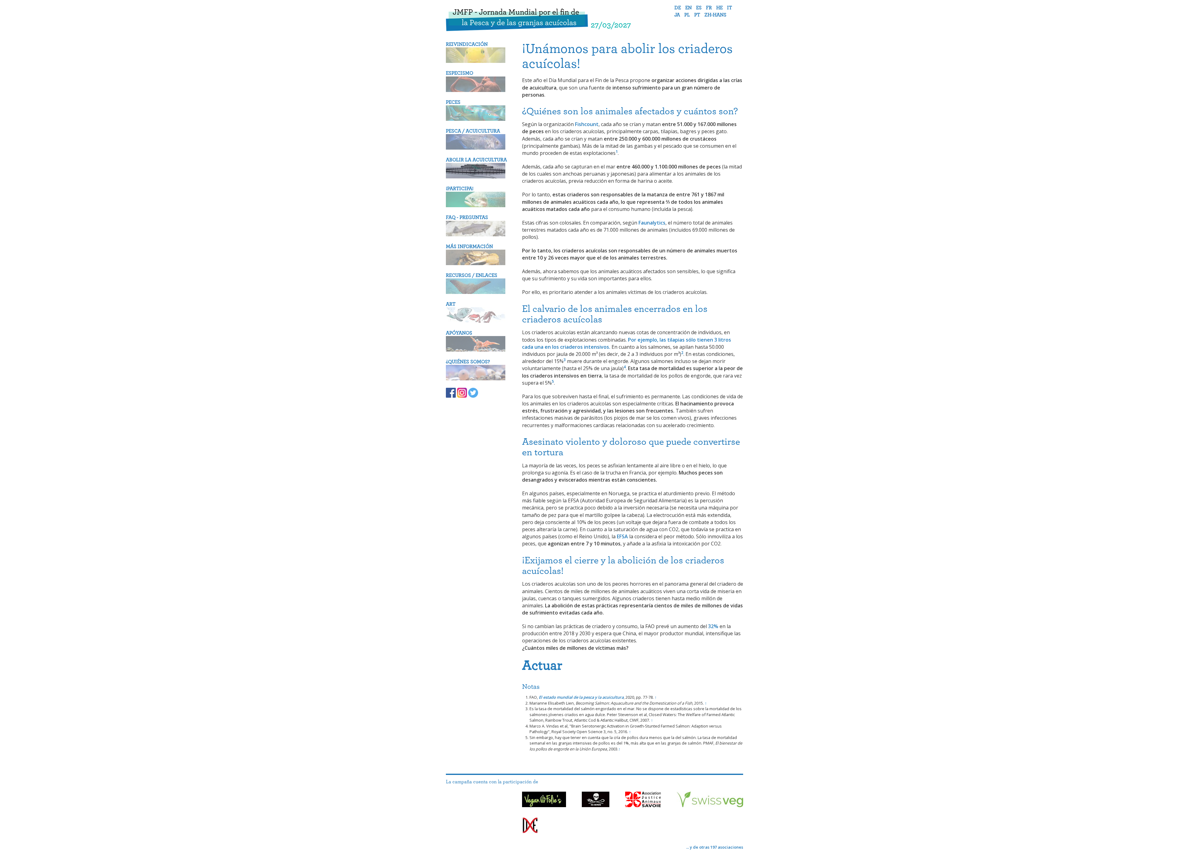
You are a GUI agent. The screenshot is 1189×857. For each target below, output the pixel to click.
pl (687, 14)
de (677, 7)
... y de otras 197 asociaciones (714, 847)
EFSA (622, 536)
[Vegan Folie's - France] (544, 800)
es (699, 7)
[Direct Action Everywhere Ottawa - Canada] (530, 826)
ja (677, 14)
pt (697, 14)
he (719, 7)
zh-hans (715, 14)
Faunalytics (651, 222)
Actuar (542, 665)
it (729, 7)
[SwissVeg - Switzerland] (710, 800)
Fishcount (587, 124)
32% (713, 626)
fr (709, 7)
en (688, 7)
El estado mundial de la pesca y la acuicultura (581, 697)
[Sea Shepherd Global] (595, 800)
